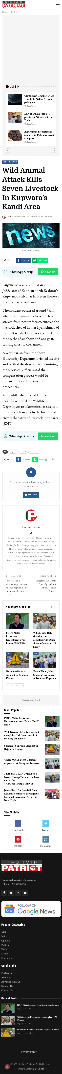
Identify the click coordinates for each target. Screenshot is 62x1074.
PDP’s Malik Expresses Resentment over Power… (38, 1004)
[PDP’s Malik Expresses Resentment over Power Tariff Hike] (17, 621)
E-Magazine (7, 973)
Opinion (5, 940)
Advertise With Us (10, 981)
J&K (4, 162)
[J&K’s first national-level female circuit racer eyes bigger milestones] (45, 99)
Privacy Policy (29, 1051)
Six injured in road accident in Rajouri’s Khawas (38, 1029)
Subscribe (32, 494)
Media (4, 953)
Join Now (49, 271)
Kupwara (13, 452)
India (4, 936)
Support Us (7, 986)
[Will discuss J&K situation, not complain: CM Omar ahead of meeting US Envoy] (44, 621)
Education (6, 958)
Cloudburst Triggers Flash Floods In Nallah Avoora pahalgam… (15, 99)
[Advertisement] (31, 51)
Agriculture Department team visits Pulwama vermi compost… (15, 135)
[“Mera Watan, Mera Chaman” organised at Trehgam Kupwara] (44, 660)
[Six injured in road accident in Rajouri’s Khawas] (17, 660)
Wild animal (34, 452)
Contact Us (7, 990)
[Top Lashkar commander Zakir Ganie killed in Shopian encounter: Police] (45, 132)
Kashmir (13, 162)
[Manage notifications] (7, 1066)
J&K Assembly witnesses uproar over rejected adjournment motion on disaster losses (16, 587)
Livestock (23, 452)
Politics (5, 945)
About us (6, 977)
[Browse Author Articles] (31, 515)
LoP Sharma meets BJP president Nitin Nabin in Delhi (13, 117)
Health (4, 949)
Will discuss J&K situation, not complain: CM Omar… (37, 1018)
